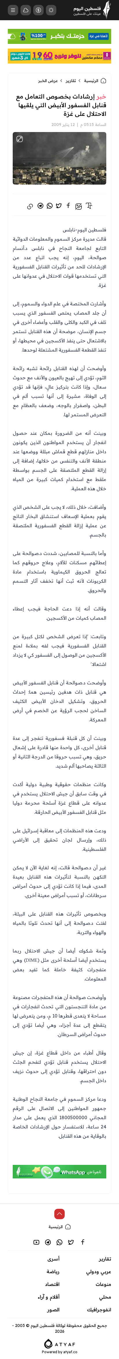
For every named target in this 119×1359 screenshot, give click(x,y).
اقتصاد (52, 1284)
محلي (105, 1297)
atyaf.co (70, 1352)
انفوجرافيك (99, 1309)
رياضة (53, 1271)
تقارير (71, 80)
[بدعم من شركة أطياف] (59, 1343)
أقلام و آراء (49, 1297)
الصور (53, 1309)
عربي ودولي (98, 1271)
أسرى (53, 1259)
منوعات (103, 1284)
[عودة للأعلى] (59, 1214)
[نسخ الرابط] (30, 206)
